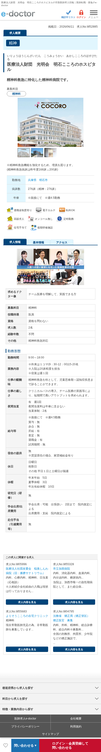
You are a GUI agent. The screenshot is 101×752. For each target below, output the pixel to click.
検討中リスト (68, 17)
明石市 (43, 180)
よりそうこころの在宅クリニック (27, 616)
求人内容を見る (27, 602)
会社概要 (76, 718)
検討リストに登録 (5, 745)
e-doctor (18, 13)
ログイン (81, 17)
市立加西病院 (61, 568)
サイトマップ (50, 734)
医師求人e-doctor (25, 718)
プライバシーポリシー (25, 726)
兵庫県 (32, 180)
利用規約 (76, 726)
